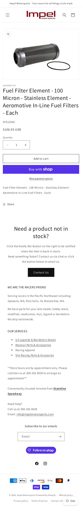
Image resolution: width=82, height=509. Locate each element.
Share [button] (10, 204)
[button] (7, 15)
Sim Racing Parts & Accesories (34, 355)
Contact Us (41, 272)
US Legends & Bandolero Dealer (35, 340)
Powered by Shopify (46, 495)
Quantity (7, 137)
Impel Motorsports (26, 495)
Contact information (61, 500)
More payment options (41, 178)
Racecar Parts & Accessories (33, 345)
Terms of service (39, 500)
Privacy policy (21, 500)
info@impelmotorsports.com (35, 414)
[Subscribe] (60, 436)
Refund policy (66, 495)
